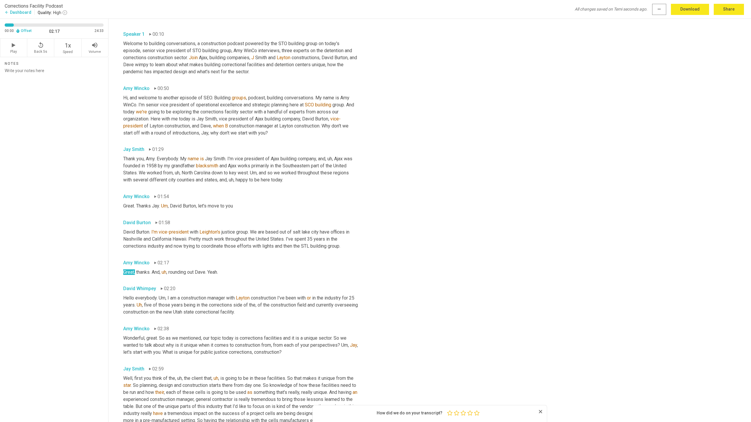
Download (690, 9)
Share (729, 9)
